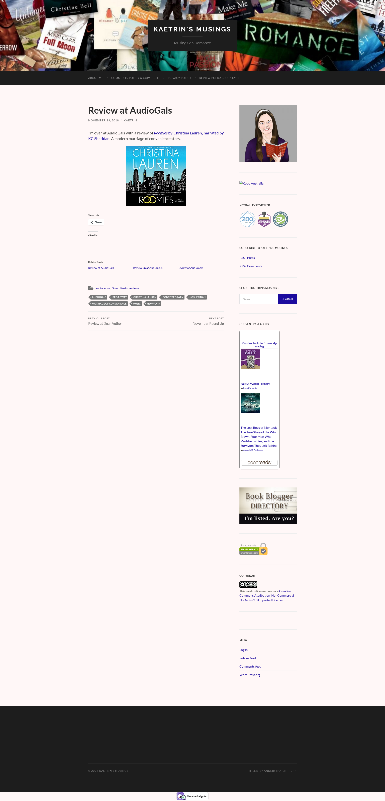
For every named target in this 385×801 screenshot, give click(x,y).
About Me (95, 78)
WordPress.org (249, 675)
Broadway (119, 297)
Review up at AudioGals (147, 267)
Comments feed (250, 666)
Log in (243, 650)
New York (153, 303)
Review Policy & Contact (219, 78)
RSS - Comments (250, 266)
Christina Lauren (144, 297)
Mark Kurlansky (250, 388)
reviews (134, 288)
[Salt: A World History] (250, 368)
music (137, 303)
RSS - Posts (247, 257)
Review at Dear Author (105, 321)
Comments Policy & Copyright (135, 78)
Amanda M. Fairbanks (252, 450)
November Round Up (208, 321)
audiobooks (102, 288)
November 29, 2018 (103, 120)
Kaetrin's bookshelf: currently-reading (259, 345)
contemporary (173, 297)
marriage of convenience (109, 303)
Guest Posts (120, 288)
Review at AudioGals (101, 267)
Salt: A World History (255, 383)
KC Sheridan (198, 297)
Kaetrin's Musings (192, 29)
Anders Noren (275, 770)
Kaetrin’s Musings (113, 770)
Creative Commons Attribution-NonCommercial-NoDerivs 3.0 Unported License (267, 595)
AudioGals (99, 297)
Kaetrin (130, 120)
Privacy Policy (179, 78)
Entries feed (247, 658)
